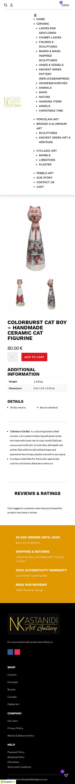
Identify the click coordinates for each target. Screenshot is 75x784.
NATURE (44, 97)
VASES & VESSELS (51, 65)
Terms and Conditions (19, 766)
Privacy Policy (15, 728)
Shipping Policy (16, 756)
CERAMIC (42, 23)
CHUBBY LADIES (50, 37)
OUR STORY (44, 177)
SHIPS (43, 92)
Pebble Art (13, 704)
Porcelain (13, 682)
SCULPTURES (48, 133)
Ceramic (12, 674)
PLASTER (45, 164)
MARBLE (45, 155)
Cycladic (12, 696)
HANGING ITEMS (50, 101)
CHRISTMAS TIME (51, 110)
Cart (40, 186)
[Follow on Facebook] (10, 652)
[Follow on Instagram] (17, 652)
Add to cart (34, 357)
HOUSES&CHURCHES (53, 83)
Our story (13, 720)
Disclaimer (13, 761)
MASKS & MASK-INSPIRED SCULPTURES (50, 55)
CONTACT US (45, 182)
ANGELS (44, 106)
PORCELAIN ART (47, 119)
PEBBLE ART (45, 173)
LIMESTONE (47, 160)
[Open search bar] (5, 5)
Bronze (11, 689)
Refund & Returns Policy (21, 735)
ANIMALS (45, 87)
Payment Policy (16, 752)
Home (40, 19)
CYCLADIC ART (46, 150)
